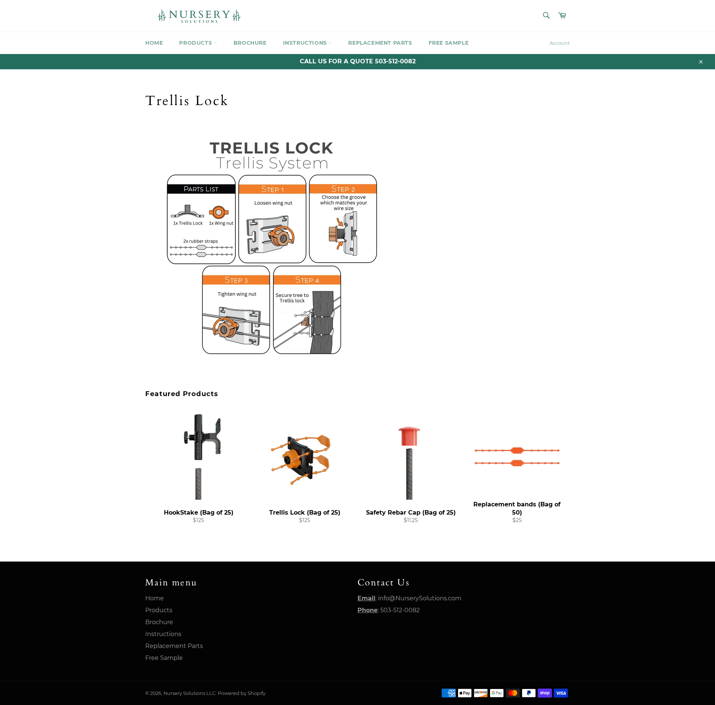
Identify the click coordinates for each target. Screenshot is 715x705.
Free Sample (449, 42)
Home (154, 42)
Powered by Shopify (242, 693)
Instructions (306, 42)
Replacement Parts (380, 42)
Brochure (250, 42)
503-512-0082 (400, 610)
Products (196, 42)
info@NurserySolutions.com (419, 598)
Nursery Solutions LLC (189, 693)
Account (560, 43)
